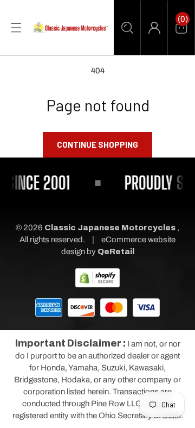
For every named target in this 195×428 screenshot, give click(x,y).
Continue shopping (97, 144)
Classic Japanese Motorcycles (110, 227)
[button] (127, 28)
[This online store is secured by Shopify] (97, 277)
